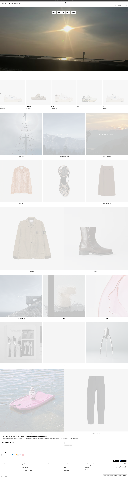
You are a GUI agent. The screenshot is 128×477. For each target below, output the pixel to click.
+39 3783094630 (91, 463)
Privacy (65, 467)
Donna (3, 3)
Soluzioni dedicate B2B (46, 461)
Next (127, 93)
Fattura (65, 464)
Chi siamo (65, 461)
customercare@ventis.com (89, 461)
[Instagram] (87, 469)
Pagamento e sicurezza (26, 461)
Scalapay (3, 464)
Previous (1, 93)
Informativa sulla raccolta (3, 476)
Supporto (23, 471)
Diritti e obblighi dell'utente (68, 463)
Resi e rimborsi (24, 464)
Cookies (65, 471)
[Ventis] (64, 3)
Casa (9, 3)
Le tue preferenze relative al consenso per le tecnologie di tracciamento (115, 475)
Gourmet (16, 3)
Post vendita (24, 463)
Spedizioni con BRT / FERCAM (27, 470)
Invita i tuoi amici (4, 463)
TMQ (19, 3)
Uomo (6, 3)
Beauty (12, 3)
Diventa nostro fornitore (47, 463)
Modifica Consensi (67, 470)
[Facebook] (85, 469)
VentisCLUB (3, 461)
